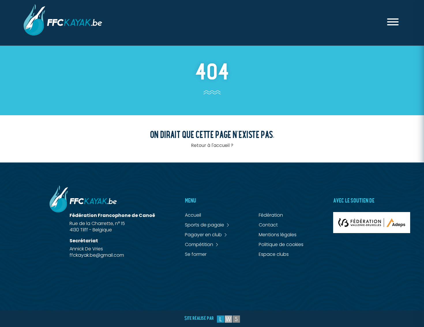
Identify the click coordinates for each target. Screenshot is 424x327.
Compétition (199, 244)
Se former (196, 254)
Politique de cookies (281, 244)
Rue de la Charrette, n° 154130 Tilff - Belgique (97, 226)
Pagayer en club (203, 235)
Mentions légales (278, 234)
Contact (268, 225)
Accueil (193, 215)
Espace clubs (274, 254)
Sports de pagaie (204, 225)
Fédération (271, 215)
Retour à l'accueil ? (212, 145)
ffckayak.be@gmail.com (97, 255)
